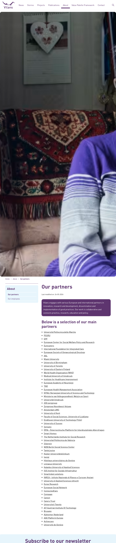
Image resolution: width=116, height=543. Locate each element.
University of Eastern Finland (57, 369)
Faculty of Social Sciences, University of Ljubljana (66, 416)
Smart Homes (50, 433)
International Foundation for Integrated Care (64, 349)
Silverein (48, 443)
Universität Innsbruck (53, 399)
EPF (45, 338)
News (21, 5)
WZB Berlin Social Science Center (59, 447)
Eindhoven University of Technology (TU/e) (63, 420)
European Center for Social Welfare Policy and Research (69, 342)
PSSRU (47, 335)
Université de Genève (53, 524)
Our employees (14, 299)
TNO (46, 386)
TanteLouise (49, 450)
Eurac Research (51, 484)
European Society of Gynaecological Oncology (64, 352)
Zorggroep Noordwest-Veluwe (57, 406)
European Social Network (55, 487)
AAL (45, 355)
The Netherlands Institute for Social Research (64, 436)
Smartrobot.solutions (53, 474)
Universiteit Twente (53, 504)
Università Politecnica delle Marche (60, 332)
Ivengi (46, 457)
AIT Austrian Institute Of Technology (60, 507)
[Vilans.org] (8, 5)
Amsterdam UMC (51, 409)
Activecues (49, 521)
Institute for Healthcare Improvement (61, 379)
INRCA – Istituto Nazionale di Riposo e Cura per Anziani (68, 477)
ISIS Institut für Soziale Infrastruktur (60, 470)
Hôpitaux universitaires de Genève (59, 460)
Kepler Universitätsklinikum (57, 453)
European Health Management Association (63, 389)
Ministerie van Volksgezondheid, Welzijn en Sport (66, 396)
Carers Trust (49, 501)
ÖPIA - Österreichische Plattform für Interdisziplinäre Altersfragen (74, 430)
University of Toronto (53, 365)
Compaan (48, 494)
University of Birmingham (55, 362)
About (65, 5)
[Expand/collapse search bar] (113, 5)
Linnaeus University (53, 463)
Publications (53, 5)
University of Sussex (53, 423)
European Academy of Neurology (58, 382)
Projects (41, 5)
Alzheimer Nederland (53, 514)
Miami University (51, 359)
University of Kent (52, 413)
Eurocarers (49, 345)
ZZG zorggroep (50, 403)
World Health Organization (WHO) (59, 372)
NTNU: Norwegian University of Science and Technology (69, 393)
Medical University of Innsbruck (58, 376)
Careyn (47, 497)
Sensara (47, 426)
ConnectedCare (51, 490)
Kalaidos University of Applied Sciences (62, 467)
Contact (101, 5)
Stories (30, 5)
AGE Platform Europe (53, 518)
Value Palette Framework (83, 5)
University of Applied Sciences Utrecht (61, 480)
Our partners (13, 294)
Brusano (48, 511)
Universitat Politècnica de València (59, 440)
